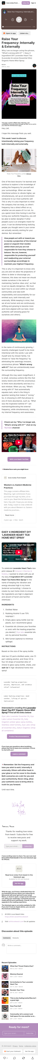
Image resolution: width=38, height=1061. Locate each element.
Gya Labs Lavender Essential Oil (15, 716)
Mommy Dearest (16, 974)
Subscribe (25, 3)
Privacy (15, 1046)
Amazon (18, 571)
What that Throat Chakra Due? (21, 966)
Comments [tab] (6, 938)
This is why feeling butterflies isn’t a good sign (23, 999)
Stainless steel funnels (11, 725)
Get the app (19, 883)
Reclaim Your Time (17, 990)
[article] (19, 968)
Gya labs (20, 632)
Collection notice (30, 1046)
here (20, 125)
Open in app (11, 33)
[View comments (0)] (14, 1058)
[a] (5, 968)
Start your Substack (13, 1051)
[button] (6, 19)
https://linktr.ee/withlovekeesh (16, 917)
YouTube (8, 428)
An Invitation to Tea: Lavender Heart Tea (21, 983)
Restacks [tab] (16, 938)
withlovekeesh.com (16, 921)
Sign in (33, 3)
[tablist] (11, 938)
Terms (21, 1046)
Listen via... (24, 33)
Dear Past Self (15, 1006)
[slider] (17, 27)
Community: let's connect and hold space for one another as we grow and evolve (22, 1015)
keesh (4, 64)
